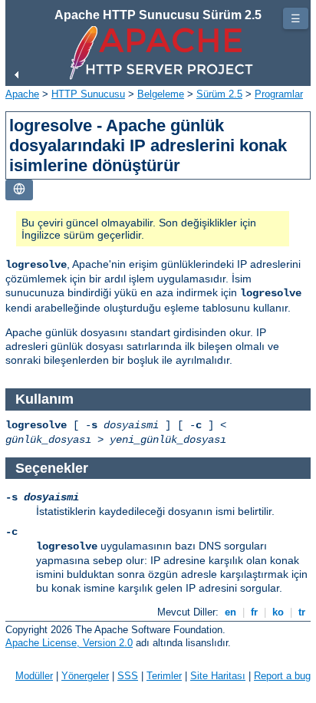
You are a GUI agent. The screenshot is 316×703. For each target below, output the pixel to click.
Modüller (34, 676)
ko (278, 612)
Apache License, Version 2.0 (69, 643)
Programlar (279, 94)
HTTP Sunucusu (88, 94)
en (230, 612)
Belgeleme (160, 94)
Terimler (164, 676)
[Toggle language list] (19, 190)
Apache (22, 94)
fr (254, 612)
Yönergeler (85, 676)
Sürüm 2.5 (219, 94)
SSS (127, 676)
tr (301, 612)
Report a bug (282, 676)
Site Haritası (217, 676)
